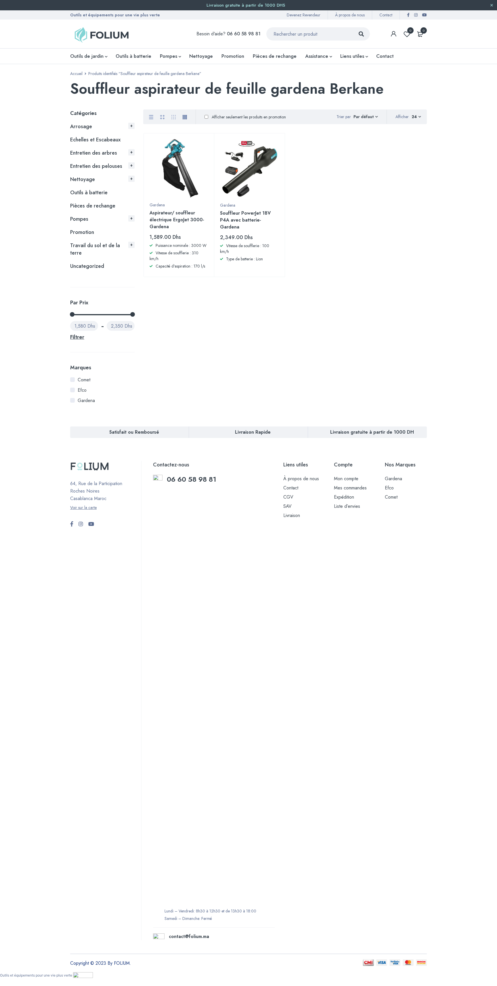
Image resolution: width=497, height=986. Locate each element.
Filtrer (77, 337)
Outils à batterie (89, 192)
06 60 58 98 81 (192, 479)
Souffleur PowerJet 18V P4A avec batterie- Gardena (245, 220)
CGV (288, 497)
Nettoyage (82, 179)
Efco (82, 390)
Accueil (76, 73)
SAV (287, 506)
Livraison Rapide (253, 432)
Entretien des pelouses (96, 166)
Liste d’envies (347, 506)
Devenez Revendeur (303, 15)
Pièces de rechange (92, 205)
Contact (385, 15)
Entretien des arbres (93, 153)
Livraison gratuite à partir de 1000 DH (372, 432)
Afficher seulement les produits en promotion (248, 117)
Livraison (291, 515)
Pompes (79, 219)
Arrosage (81, 126)
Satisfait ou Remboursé (134, 432)
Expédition (344, 497)
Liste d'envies (410, 30)
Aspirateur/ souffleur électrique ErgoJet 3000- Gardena (177, 219)
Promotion (82, 232)
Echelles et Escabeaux (95, 139)
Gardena (86, 400)
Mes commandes (350, 488)
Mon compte (346, 478)
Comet (84, 379)
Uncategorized (87, 266)
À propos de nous (350, 15)
